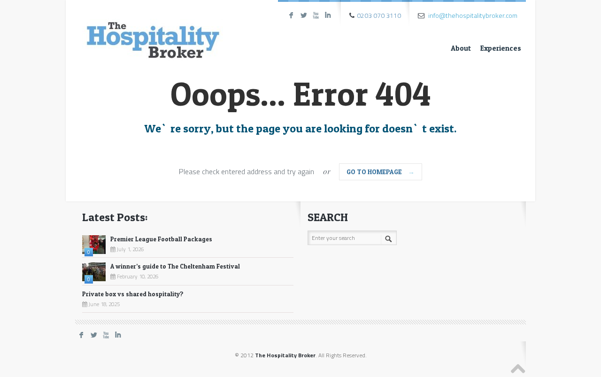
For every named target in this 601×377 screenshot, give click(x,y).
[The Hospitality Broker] (152, 31)
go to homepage (381, 172)
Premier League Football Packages (161, 239)
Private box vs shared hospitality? (133, 294)
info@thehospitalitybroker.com (472, 15)
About (461, 48)
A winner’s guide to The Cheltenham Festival (175, 266)
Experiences (500, 48)
